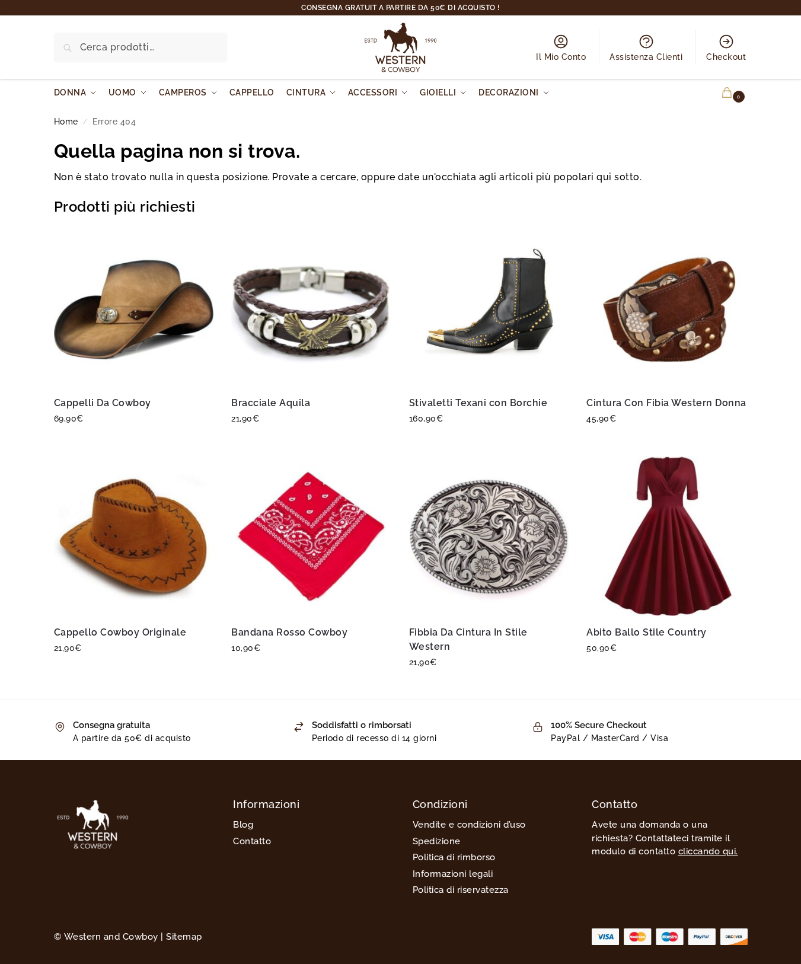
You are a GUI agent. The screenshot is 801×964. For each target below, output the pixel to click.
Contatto (252, 841)
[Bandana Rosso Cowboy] (311, 536)
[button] (720, 92)
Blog (243, 824)
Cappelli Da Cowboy (102, 402)
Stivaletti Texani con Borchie (478, 402)
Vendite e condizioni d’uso (469, 824)
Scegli (133, 444)
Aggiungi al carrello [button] (311, 673)
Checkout (726, 57)
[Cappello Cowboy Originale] (134, 536)
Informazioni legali (453, 874)
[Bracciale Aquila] (311, 307)
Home (66, 121)
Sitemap (184, 936)
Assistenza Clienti (645, 57)
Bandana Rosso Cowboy (289, 632)
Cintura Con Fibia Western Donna (666, 402)
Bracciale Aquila (270, 402)
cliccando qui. (708, 851)
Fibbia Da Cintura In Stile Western (468, 639)
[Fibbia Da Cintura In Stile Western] (489, 536)
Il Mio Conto (561, 57)
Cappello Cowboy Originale (120, 632)
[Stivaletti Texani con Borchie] (489, 307)
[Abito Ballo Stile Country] (666, 536)
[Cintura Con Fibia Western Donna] (666, 307)
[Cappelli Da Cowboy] (134, 307)
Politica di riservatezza (461, 890)
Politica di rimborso (454, 857)
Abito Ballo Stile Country (646, 632)
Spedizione (437, 841)
